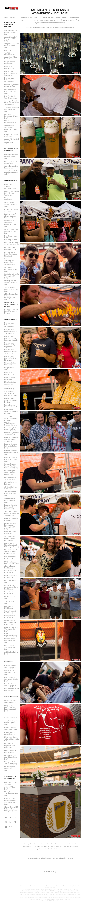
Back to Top (50, 871)
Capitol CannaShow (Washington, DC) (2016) (11, 231)
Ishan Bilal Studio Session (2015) (10, 533)
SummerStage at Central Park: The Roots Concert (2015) (11, 466)
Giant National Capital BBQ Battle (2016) (10, 204)
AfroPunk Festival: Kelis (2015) (10, 483)
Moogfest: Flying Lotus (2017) (10, 364)
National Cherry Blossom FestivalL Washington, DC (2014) (10, 801)
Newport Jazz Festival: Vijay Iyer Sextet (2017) (10, 351)
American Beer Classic (51, 844)
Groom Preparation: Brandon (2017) (11, 167)
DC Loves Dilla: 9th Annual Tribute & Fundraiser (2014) (10, 552)
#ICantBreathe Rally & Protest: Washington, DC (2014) (11, 297)
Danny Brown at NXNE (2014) (9, 617)
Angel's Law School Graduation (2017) (10, 58)
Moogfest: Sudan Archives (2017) (10, 383)
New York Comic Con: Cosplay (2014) (10, 685)
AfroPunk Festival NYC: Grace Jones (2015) (10, 91)
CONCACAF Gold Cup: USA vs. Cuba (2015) (10, 757)
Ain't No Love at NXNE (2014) (9, 567)
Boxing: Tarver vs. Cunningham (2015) (10, 728)
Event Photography (10, 181)
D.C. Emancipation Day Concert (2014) (10, 635)
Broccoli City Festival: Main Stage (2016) (11, 86)
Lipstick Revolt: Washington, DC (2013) (9, 647)
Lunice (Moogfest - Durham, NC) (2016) (10, 406)
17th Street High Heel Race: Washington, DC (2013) (11, 311)
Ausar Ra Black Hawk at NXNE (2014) (11, 562)
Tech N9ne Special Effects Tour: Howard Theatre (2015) (11, 103)
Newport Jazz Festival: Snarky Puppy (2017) (9, 345)
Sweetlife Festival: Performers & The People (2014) (10, 622)
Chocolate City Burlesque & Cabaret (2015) (11, 116)
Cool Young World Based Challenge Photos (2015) (10, 538)
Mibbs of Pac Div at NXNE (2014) (10, 576)
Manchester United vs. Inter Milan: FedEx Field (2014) (11, 739)
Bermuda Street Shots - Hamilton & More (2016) (10, 254)
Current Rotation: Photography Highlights (9, 24)
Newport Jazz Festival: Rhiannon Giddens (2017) (10, 80)
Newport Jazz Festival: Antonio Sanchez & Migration (11, 338)
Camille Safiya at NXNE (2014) (10, 572)
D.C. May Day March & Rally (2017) (11, 135)
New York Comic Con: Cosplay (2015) (10, 97)
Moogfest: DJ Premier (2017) (9, 67)
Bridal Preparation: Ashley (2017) (10, 162)
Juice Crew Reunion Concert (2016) (11, 388)
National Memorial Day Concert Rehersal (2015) (10, 507)
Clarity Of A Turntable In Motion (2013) (11, 794)
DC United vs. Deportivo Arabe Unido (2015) (9, 745)
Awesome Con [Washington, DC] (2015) (10, 672)
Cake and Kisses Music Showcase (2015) (9, 500)
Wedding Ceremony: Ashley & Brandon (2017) (11, 32)
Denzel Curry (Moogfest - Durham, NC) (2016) (11, 411)
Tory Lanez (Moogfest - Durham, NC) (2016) (11, 418)
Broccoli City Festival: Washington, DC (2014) (11, 629)
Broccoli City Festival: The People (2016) (11, 433)
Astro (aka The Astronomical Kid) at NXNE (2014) (11, 587)
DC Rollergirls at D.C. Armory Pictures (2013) (11, 768)
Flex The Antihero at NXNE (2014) (11, 557)
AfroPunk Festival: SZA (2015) (10, 488)
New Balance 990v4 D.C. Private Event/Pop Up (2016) (11, 238)
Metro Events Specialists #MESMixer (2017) (10, 52)
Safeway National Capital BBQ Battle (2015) (10, 282)
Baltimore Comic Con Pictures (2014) (11, 689)
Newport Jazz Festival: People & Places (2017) (10, 358)
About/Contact (9, 18)
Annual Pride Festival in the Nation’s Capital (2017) (11, 141)
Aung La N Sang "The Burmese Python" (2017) (11, 45)
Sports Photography (10, 717)
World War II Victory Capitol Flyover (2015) (11, 243)
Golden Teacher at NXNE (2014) (10, 593)
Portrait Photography (11, 696)
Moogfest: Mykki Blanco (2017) (9, 63)
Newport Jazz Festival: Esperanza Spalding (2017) (10, 73)
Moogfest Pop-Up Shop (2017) (10, 199)
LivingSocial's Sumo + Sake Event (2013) (11, 763)
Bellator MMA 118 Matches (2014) (10, 751)
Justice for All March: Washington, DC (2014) (11, 109)
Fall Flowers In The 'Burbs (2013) (10, 783)
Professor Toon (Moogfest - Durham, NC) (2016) (11, 400)
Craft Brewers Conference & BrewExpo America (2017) (10, 128)
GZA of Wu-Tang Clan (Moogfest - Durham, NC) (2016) (10, 393)
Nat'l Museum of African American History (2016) (10, 216)
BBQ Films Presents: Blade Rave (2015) (11, 122)
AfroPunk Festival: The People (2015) (10, 478)
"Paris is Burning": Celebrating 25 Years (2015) (11, 289)
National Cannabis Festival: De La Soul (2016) (10, 446)
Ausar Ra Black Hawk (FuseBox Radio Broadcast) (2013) (10, 708)
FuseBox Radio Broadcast (54, 849)
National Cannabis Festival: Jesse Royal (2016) (11, 452)
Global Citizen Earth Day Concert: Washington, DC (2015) (11, 526)
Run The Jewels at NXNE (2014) (10, 607)
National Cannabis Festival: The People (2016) (10, 459)
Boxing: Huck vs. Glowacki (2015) (9, 733)
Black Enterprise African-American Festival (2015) (10, 472)
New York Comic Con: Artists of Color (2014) (11, 679)
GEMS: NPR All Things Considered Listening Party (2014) (11, 545)
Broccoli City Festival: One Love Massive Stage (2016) (11, 439)
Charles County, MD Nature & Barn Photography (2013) (11, 809)
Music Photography (10, 319)
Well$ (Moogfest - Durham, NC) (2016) (10, 424)
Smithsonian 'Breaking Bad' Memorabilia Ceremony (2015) (9, 261)
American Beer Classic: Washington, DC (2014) (11, 304)
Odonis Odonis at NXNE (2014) (10, 612)
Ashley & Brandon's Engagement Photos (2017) (11, 39)
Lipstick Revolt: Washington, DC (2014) (9, 640)
